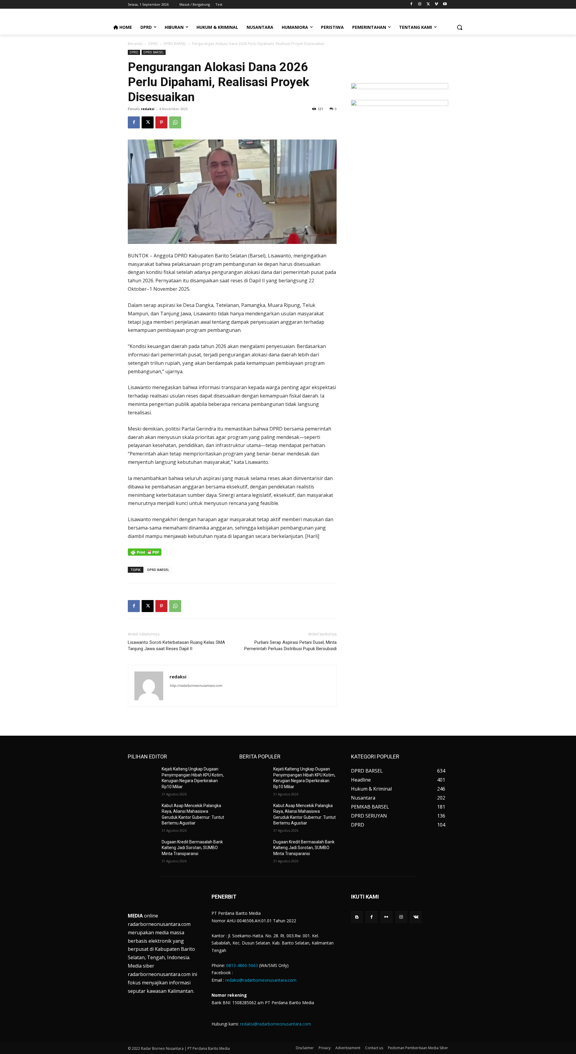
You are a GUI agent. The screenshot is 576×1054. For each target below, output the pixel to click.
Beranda (135, 43)
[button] (459, 27)
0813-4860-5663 (242, 965)
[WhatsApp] (175, 122)
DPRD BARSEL (175, 43)
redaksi (147, 109)
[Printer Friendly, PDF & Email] (144, 555)
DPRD (153, 43)
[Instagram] (419, 4)
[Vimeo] (436, 4)
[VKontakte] (416, 917)
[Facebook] (411, 4)
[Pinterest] (161, 122)
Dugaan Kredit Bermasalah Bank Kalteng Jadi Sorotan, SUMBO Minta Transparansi (192, 847)
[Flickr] (386, 917)
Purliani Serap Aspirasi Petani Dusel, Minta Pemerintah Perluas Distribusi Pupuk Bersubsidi (290, 645)
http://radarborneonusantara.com (196, 685)
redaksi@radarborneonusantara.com (260, 980)
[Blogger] (357, 917)
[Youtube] (444, 4)
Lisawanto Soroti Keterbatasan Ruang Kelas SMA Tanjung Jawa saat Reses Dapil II (176, 645)
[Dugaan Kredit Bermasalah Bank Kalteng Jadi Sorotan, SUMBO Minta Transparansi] (142, 849)
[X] (428, 4)
